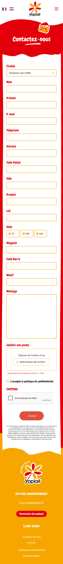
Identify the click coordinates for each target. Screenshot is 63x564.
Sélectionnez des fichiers (32, 361)
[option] (12, 8)
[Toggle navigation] (56, 9)
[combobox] (31, 72)
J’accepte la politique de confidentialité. (32, 381)
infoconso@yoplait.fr (31, 502)
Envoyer (32, 415)
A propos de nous (31, 536)
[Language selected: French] (9, 9)
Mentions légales (31, 555)
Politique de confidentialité (31, 550)
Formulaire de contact (31, 514)
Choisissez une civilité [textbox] (20, 73)
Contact (32, 542)
